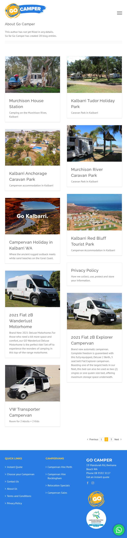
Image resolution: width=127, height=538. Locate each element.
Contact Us (13, 481)
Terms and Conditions (19, 496)
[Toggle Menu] (119, 13)
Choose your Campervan (20, 474)
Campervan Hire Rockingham (57, 476)
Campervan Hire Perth (60, 467)
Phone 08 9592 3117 (98, 473)
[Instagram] (92, 483)
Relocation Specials (59, 485)
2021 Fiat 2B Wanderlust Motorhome (21, 321)
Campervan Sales (57, 492)
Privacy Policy (85, 270)
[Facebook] (87, 483)
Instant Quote (14, 467)
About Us (12, 488)
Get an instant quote (97, 477)
